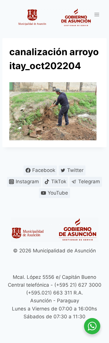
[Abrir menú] (96, 14)
